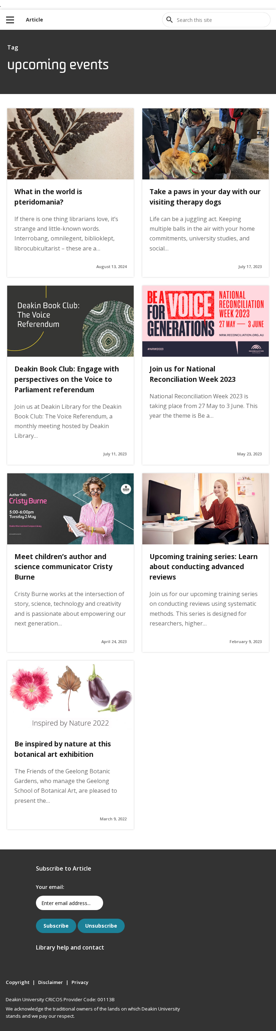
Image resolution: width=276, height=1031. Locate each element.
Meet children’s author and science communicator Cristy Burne (63, 567)
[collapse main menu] (10, 20)
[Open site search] (169, 20)
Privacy (80, 982)
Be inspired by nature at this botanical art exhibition (62, 749)
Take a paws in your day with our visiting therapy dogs (205, 197)
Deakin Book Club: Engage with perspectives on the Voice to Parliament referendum (66, 379)
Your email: (50, 887)
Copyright (17, 982)
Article (34, 19)
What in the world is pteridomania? (48, 197)
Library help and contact (70, 947)
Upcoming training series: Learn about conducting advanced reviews (204, 567)
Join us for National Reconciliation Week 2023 (193, 374)
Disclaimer (50, 982)
